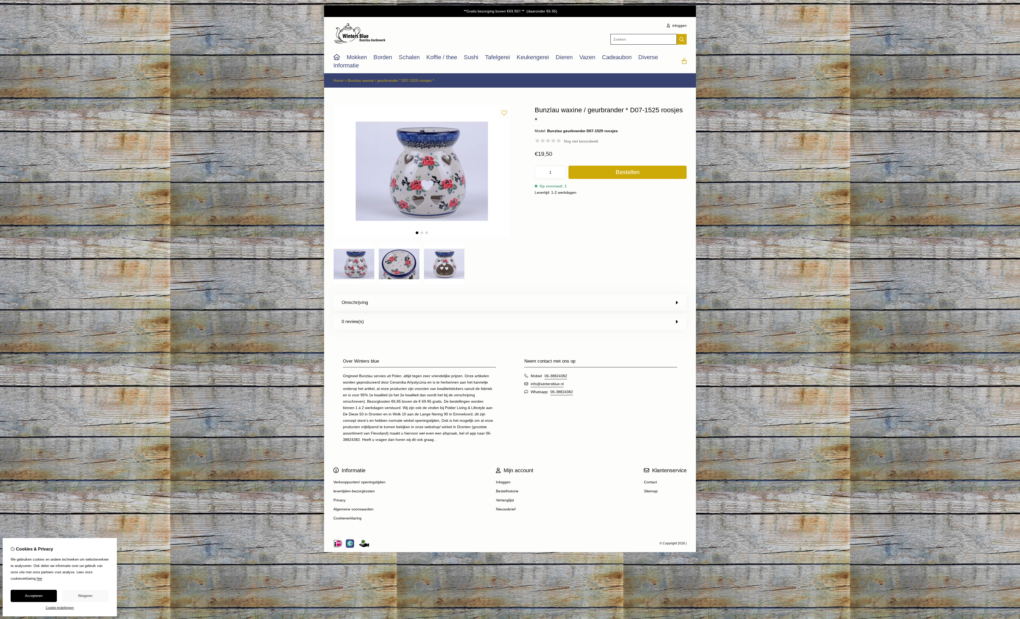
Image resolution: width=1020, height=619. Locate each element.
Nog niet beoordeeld (581, 141)
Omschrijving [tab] (355, 302)
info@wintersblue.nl (547, 384)
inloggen (679, 25)
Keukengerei (533, 57)
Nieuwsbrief (506, 509)
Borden (382, 57)
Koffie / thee (441, 57)
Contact (650, 482)
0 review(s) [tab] (353, 321)
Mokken (357, 57)
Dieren (564, 57)
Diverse (648, 57)
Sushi (471, 57)
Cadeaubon (617, 57)
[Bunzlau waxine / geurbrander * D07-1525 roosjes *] (421, 236)
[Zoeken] (682, 39)
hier (39, 579)
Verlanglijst (505, 500)
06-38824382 (556, 376)
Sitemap (651, 491)
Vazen (587, 57)
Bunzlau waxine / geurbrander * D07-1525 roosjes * (391, 80)
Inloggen (503, 482)
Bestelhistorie (507, 491)
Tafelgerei (497, 57)
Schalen (409, 57)
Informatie (346, 65)
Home (338, 80)
